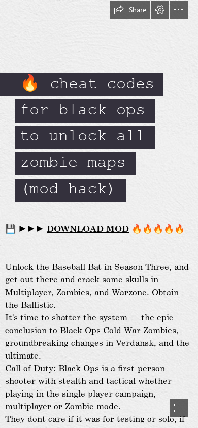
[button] (130, 10)
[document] (99, 214)
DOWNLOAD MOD (88, 228)
